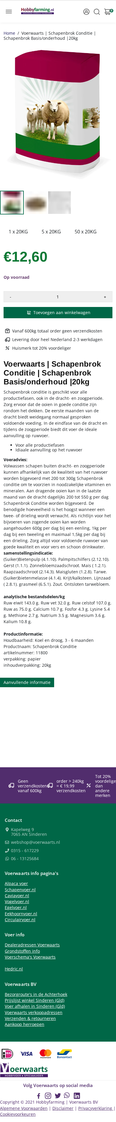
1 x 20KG (18, 231)
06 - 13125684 (24, 859)
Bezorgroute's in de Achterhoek (36, 994)
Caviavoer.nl (17, 895)
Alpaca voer (16, 883)
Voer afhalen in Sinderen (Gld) (35, 1006)
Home (9, 33)
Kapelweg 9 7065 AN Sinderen (28, 832)
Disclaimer (62, 1108)
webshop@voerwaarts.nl (35, 842)
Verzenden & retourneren (30, 1018)
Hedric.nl (14, 969)
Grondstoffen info (22, 951)
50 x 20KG (86, 231)
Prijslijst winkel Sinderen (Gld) (34, 1000)
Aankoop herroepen (24, 1024)
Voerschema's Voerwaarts (30, 957)
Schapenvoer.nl (20, 889)
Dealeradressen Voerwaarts (32, 945)
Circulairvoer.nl (20, 919)
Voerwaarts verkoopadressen (33, 1012)
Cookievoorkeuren (18, 1114)
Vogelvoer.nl (17, 901)
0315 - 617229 (24, 851)
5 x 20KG (51, 231)
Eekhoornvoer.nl (21, 913)
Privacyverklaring (95, 1108)
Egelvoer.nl (16, 907)
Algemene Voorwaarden (24, 1108)
